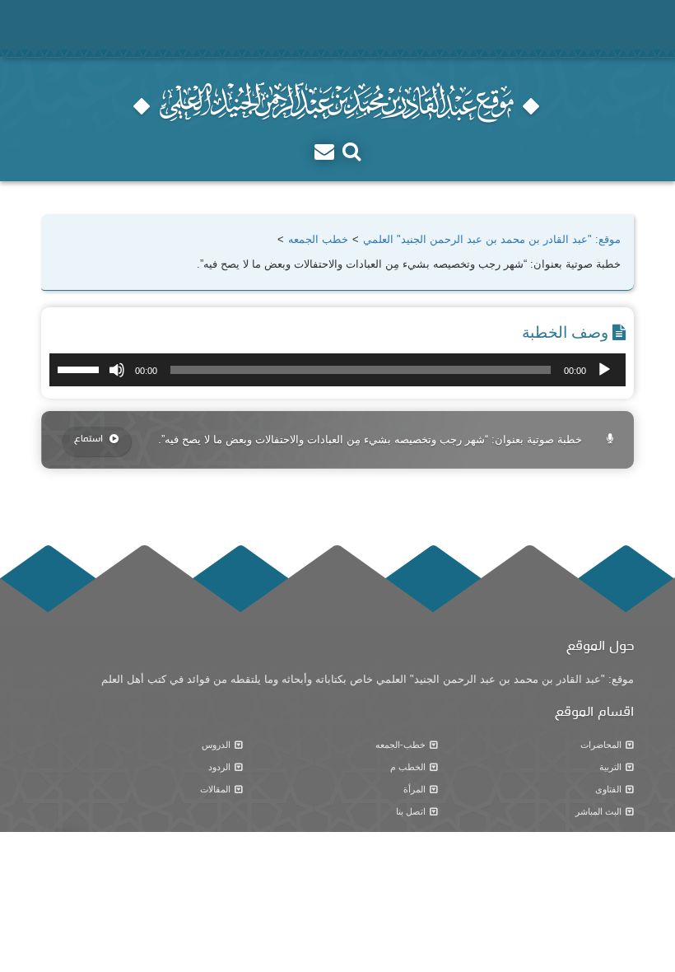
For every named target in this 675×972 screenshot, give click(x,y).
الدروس (216, 745)
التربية (610, 767)
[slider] (81, 368)
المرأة (414, 789)
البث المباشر (598, 811)
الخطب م (408, 767)
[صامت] (117, 370)
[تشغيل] (604, 370)
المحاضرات (600, 745)
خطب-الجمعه (400, 745)
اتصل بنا (411, 811)
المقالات (215, 789)
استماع (89, 439)
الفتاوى (608, 789)
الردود (219, 767)
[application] (337, 369)
